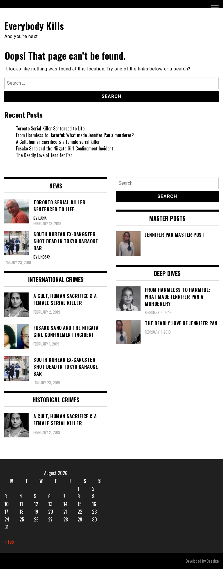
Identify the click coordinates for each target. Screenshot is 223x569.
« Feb (9, 541)
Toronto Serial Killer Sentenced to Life (50, 128)
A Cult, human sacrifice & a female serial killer (58, 141)
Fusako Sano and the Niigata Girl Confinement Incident (64, 148)
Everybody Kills (34, 25)
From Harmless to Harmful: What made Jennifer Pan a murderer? (75, 135)
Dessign (212, 561)
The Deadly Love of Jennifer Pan (44, 155)
